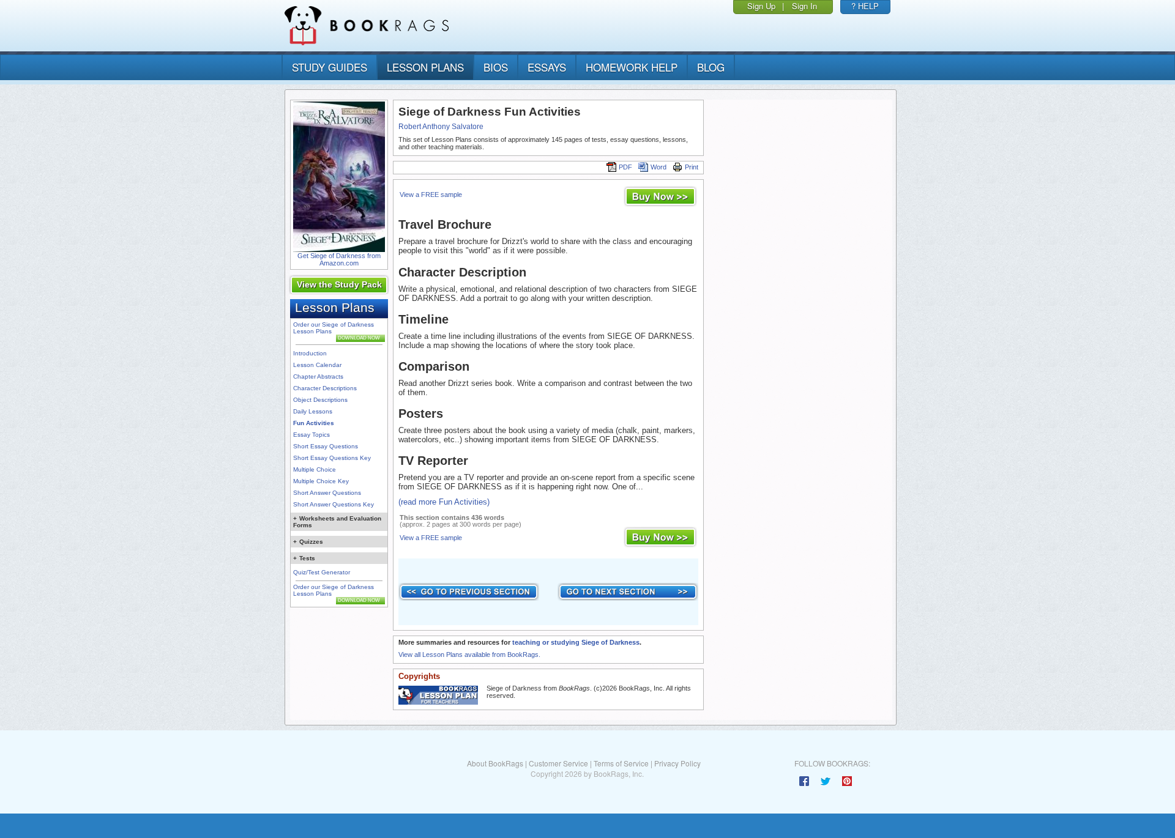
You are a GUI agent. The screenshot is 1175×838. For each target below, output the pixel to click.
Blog (711, 67)
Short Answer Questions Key (333, 504)
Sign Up (761, 6)
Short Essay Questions (325, 446)
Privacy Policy (677, 763)
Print (691, 167)
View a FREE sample (431, 194)
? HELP (865, 6)
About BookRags (495, 763)
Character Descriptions (325, 388)
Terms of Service (621, 763)
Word (658, 167)
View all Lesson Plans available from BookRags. (469, 654)
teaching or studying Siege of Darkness (576, 642)
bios (495, 67)
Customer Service (558, 763)
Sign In (804, 6)
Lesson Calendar (317, 365)
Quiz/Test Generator (321, 572)
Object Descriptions (320, 399)
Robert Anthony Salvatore (440, 126)
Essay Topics (311, 434)
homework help (631, 67)
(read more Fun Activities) (444, 501)
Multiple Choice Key (321, 481)
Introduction (310, 353)
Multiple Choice (314, 469)
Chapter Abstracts (318, 376)
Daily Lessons (312, 411)
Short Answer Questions (327, 492)
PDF (625, 167)
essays (547, 67)
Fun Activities (313, 423)
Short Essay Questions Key (332, 457)
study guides (329, 67)
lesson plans (425, 67)
